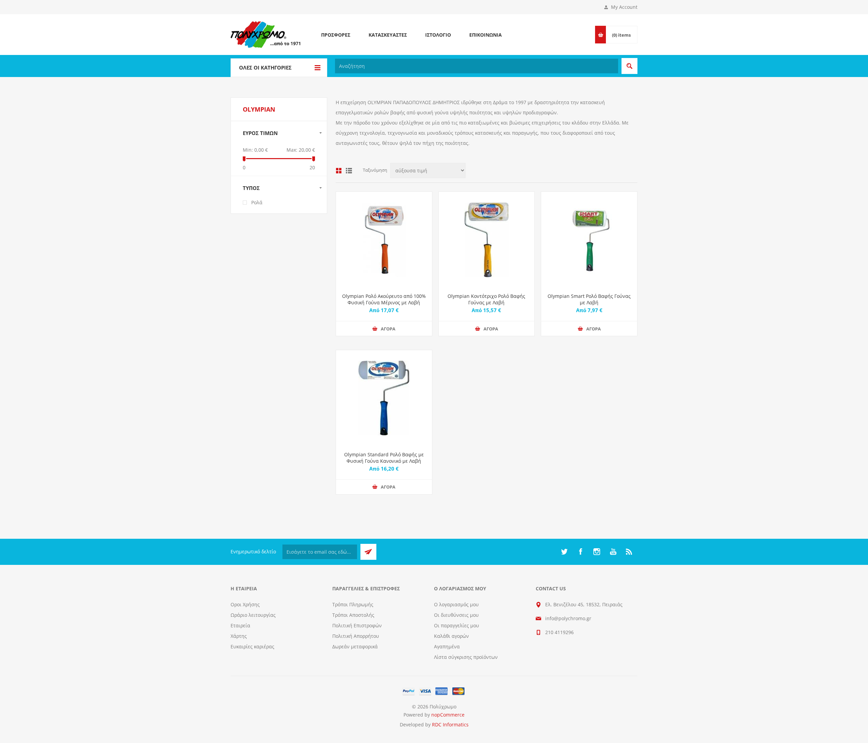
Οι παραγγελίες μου (456, 625)
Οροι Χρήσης (245, 604)
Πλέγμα (339, 170)
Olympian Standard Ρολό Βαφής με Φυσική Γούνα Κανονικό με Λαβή (384, 457)
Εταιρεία (240, 625)
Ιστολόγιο (438, 35)
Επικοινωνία (485, 35)
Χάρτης (239, 636)
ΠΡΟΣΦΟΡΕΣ (335, 35)
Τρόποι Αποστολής (353, 615)
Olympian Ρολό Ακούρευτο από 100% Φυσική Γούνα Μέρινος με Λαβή (384, 299)
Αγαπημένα (447, 646)
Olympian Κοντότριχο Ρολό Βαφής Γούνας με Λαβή (486, 299)
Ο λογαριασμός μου (456, 604)
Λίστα (349, 170)
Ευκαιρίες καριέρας (252, 646)
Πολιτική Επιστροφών (357, 625)
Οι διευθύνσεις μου (456, 615)
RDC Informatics (450, 724)
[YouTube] (613, 551)
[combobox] (476, 66)
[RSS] (629, 551)
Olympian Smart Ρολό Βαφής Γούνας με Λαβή (589, 299)
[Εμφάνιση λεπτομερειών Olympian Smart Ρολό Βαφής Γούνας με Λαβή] (589, 240)
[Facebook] (580, 551)
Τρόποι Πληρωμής (352, 604)
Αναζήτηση (629, 66)
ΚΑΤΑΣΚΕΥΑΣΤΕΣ (388, 35)
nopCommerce (448, 714)
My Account (624, 7)
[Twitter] (564, 551)
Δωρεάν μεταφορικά (355, 646)
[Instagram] (596, 551)
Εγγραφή (368, 552)
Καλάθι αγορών (451, 636)
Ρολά (256, 202)
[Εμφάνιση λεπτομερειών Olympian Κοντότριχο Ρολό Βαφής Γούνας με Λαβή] (487, 240)
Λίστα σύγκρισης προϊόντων (466, 657)
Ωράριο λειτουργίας (253, 615)
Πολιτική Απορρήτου (355, 636)
